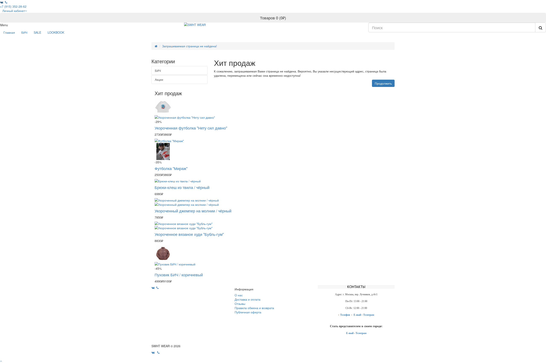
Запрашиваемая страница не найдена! (189, 46)
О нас (239, 295)
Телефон (345, 314)
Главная (9, 32)
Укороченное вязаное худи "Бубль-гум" (189, 234)
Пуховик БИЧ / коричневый (179, 274)
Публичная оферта (248, 312)
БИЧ (24, 32)
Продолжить (383, 83)
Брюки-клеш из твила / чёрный (182, 187)
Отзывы (240, 303)
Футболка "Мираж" (171, 168)
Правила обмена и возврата (254, 308)
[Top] (1, 361)
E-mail (358, 314)
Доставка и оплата (247, 299)
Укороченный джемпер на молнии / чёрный (193, 210)
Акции (159, 79)
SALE (37, 32)
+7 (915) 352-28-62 (13, 6)
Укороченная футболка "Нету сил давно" (191, 128)
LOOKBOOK (56, 32)
